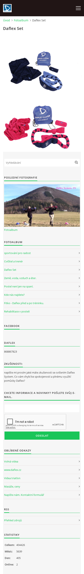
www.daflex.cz (12, 470)
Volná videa (11, 461)
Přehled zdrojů (13, 520)
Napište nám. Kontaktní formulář (24, 495)
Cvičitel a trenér (13, 261)
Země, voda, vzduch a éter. (20, 278)
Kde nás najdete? (14, 295)
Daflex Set (10, 270)
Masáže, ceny (12, 486)
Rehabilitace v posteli (17, 311)
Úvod (6, 20)
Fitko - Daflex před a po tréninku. (24, 303)
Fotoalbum (21, 20)
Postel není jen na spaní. (18, 286)
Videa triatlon (12, 478)
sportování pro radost (17, 253)
